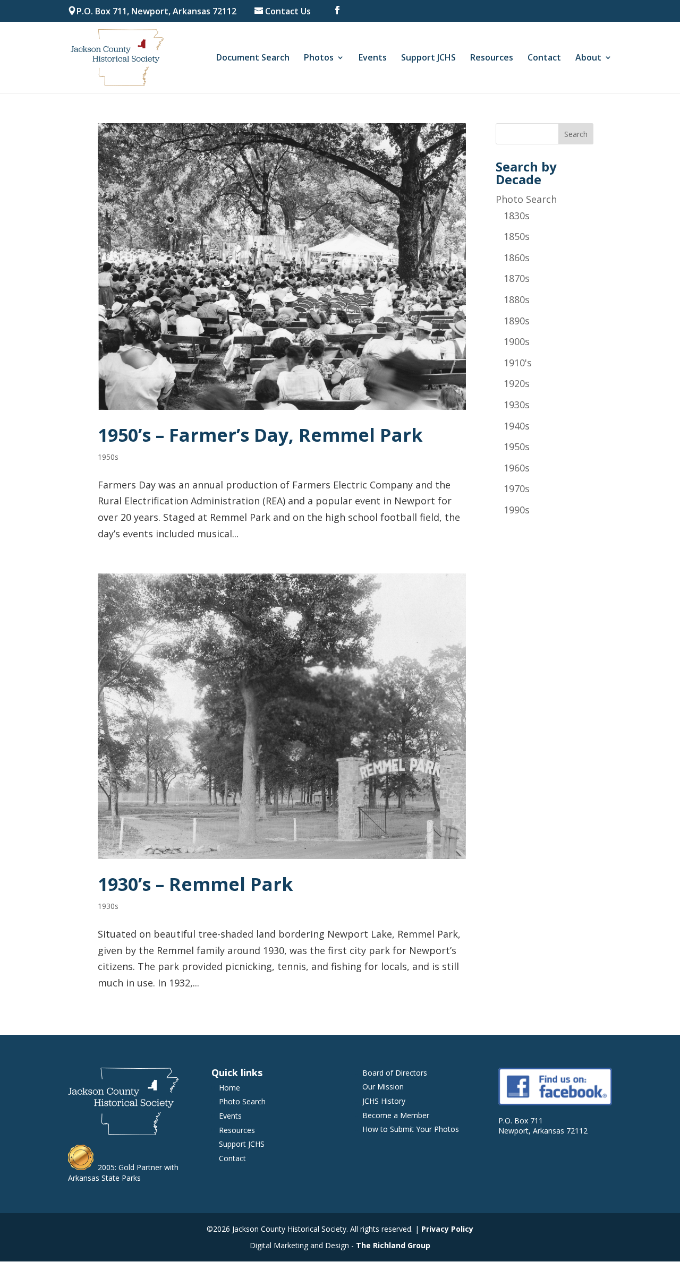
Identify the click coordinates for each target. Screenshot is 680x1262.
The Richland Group (393, 1245)
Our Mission (383, 1086)
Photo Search (526, 199)
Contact (544, 58)
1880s (517, 299)
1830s (517, 215)
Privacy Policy (447, 1229)
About (588, 58)
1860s (517, 257)
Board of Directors (394, 1073)
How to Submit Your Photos (410, 1129)
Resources (491, 58)
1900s (517, 341)
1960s (517, 467)
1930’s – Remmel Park (195, 884)
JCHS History (383, 1101)
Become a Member (395, 1115)
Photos (319, 58)
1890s (517, 320)
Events (373, 58)
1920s (517, 383)
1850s (517, 236)
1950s (108, 457)
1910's (518, 362)
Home (229, 1088)
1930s (108, 906)
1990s (517, 509)
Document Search (253, 58)
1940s (517, 425)
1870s (517, 278)
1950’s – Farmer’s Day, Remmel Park (260, 435)
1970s (517, 488)
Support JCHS (428, 58)
